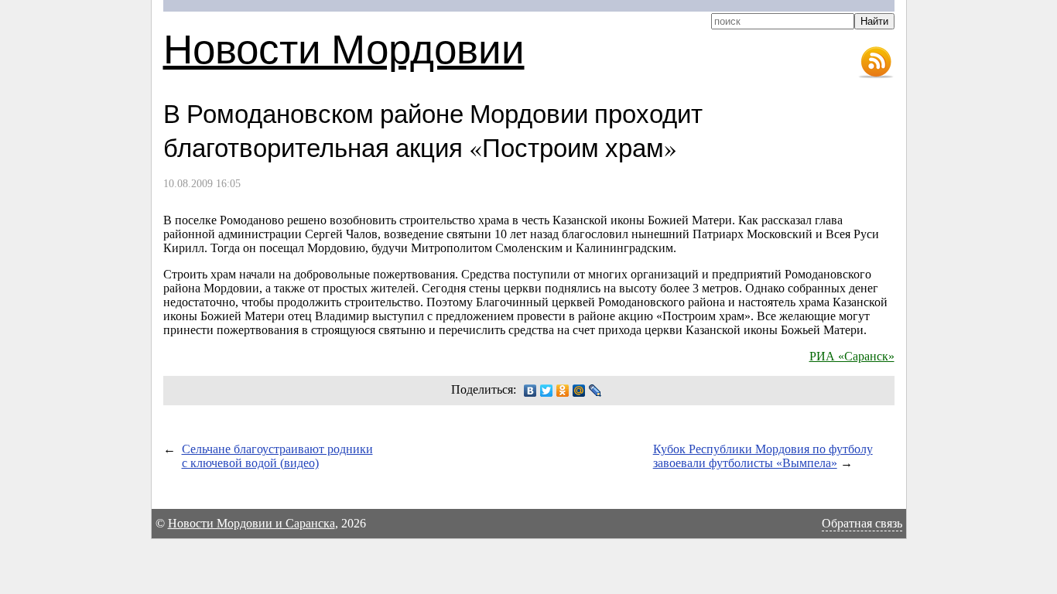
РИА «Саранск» (852, 356)
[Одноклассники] (563, 391)
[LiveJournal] (595, 391)
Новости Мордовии (344, 47)
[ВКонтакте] (530, 391)
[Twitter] (547, 391)
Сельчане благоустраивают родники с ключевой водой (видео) (277, 455)
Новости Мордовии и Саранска (251, 523)
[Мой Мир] (579, 391)
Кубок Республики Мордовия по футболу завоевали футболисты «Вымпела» (763, 455)
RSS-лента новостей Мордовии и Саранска (876, 62)
